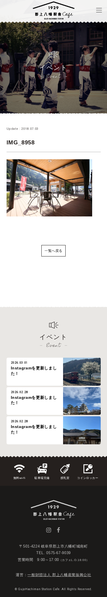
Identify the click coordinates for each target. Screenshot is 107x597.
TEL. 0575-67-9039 (53, 553)
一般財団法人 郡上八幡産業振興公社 (59, 575)
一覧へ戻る (53, 251)
